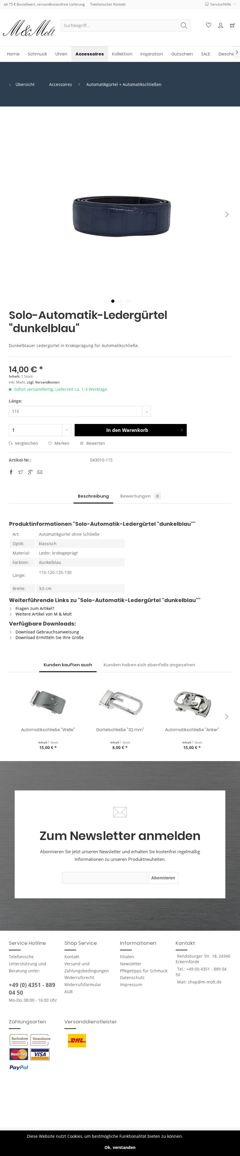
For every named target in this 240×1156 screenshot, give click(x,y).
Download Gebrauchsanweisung (46, 632)
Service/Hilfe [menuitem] (221, 4)
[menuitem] (125, 25)
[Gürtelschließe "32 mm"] (120, 703)
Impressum (131, 984)
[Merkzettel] (207, 25)
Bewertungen (139, 496)
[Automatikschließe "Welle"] (48, 703)
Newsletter (130, 963)
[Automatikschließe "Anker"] (192, 703)
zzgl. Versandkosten (43, 382)
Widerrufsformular (82, 984)
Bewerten (95, 443)
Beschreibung (93, 496)
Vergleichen (26, 443)
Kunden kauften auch (68, 665)
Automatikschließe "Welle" (48, 730)
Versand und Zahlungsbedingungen (86, 967)
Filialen (127, 956)
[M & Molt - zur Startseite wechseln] (29, 28)
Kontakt (71, 956)
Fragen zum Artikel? (34, 608)
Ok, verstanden (120, 1147)
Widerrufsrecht (79, 977)
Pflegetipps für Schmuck (143, 971)
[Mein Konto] (219, 25)
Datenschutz (132, 977)
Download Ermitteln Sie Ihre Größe (49, 637)
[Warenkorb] (231, 25)
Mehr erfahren (198, 1136)
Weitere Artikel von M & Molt (43, 614)
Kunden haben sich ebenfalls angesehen (149, 665)
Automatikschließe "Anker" (192, 730)
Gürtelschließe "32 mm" (120, 730)
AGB (68, 991)
